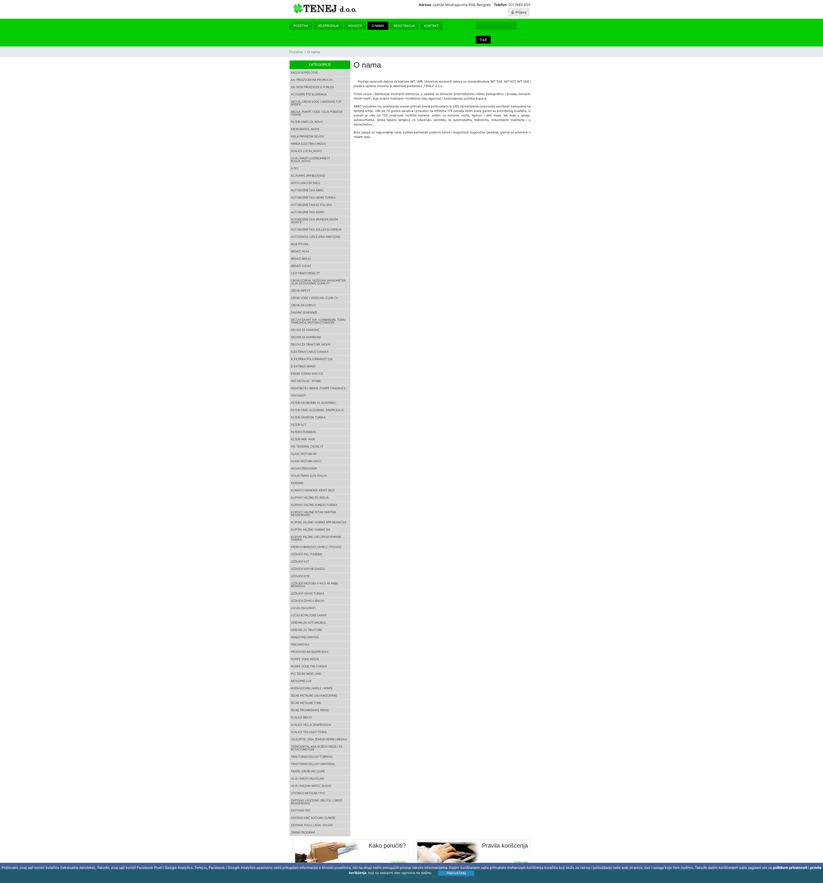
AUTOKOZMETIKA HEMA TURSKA (313, 197)
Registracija (404, 25)
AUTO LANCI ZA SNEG (305, 183)
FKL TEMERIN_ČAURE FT (307, 446)
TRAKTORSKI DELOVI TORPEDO (312, 757)
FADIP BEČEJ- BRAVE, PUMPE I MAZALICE (318, 388)
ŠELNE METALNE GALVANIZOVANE (314, 695)
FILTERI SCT (298, 425)
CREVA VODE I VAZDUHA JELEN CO (314, 298)
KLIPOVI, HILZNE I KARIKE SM (310, 529)
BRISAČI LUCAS (301, 266)
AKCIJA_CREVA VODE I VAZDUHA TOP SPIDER (316, 103)
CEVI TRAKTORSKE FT (305, 273)
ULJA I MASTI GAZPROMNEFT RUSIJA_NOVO (310, 160)
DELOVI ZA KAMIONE (305, 330)
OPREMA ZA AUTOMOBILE (308, 623)
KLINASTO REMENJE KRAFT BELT (313, 490)
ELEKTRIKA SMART (303, 366)
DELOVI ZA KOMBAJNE (306, 337)
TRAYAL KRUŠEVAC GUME (308, 771)
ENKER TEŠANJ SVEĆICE (307, 374)
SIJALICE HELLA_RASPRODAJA (311, 725)
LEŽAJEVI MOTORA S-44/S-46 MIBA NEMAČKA (314, 585)
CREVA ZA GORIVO (303, 305)
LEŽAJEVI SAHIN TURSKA (307, 593)
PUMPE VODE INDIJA (305, 659)
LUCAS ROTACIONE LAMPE (309, 615)
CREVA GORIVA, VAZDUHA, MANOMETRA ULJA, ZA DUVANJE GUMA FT (318, 282)
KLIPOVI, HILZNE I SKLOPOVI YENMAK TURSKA (316, 538)
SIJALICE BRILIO (301, 717)
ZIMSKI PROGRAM (303, 832)
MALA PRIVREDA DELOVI (307, 136)
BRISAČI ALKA (300, 251)
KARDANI (297, 483)
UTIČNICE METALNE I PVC (308, 793)
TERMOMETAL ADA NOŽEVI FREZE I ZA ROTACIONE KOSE (316, 748)
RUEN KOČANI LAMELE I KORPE (312, 688)
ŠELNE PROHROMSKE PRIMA (310, 710)
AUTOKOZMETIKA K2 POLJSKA (311, 205)
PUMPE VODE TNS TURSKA (309, 666)
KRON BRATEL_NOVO (305, 129)
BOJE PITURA (299, 244)
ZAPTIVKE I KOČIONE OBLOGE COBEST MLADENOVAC (316, 802)
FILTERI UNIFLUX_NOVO (307, 122)
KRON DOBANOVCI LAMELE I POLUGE (316, 547)
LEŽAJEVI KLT (300, 561)
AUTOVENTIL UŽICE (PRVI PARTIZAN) (315, 237)
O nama (378, 25)
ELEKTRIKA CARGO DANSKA (310, 352)
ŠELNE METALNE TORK (306, 703)
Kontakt (431, 25)
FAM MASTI (298, 395)
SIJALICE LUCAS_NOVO (306, 151)
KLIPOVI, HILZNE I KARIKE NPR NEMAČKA (318, 522)
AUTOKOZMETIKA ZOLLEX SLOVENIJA (316, 229)
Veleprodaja (328, 25)
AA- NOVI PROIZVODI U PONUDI (312, 87)
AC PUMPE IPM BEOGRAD (308, 176)
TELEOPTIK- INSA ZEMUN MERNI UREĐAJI (319, 739)
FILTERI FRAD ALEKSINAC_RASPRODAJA (317, 410)
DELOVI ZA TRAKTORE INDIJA (310, 344)
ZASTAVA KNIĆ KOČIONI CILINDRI (313, 818)
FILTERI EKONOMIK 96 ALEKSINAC (313, 403)
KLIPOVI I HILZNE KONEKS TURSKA (314, 505)
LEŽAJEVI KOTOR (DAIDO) (308, 569)
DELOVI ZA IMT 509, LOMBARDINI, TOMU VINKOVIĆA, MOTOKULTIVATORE (318, 321)
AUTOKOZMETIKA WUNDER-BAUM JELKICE (314, 221)
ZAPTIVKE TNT (301, 810)
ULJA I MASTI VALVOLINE (307, 778)
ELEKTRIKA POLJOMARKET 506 (312, 359)
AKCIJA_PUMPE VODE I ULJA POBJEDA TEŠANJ (316, 113)
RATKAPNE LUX (301, 681)
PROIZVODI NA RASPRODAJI (309, 652)
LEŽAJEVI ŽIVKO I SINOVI (307, 601)
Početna (301, 25)
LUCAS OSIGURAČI (303, 608)
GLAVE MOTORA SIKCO (306, 461)
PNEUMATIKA (300, 644)
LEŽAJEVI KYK (300, 576)
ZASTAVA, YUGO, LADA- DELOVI (312, 825)
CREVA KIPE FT (301, 291)
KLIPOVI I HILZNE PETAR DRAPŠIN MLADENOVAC (313, 514)
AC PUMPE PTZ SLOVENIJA (309, 94)
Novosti (355, 25)
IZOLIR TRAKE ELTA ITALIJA (309, 476)
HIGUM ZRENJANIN (304, 468)
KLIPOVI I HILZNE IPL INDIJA (310, 498)
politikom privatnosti (790, 867)
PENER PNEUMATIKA (305, 637)
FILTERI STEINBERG (303, 432)
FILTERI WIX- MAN (303, 439)
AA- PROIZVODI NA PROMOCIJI (311, 80)
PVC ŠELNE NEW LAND (306, 674)
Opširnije (399, 862)
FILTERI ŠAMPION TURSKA (308, 417)
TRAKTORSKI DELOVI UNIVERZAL (313, 764)
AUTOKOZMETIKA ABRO (307, 190)
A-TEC (295, 168)
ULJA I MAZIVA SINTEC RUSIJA (311, 786)
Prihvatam (456, 873)
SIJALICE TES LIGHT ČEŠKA (309, 732)
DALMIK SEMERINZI (304, 312)
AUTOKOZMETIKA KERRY (307, 212)
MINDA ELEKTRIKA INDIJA (308, 144)
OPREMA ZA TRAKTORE (306, 630)
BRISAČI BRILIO (301, 259)
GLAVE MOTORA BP (304, 454)
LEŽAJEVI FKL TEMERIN (306, 554)
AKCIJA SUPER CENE (304, 72)
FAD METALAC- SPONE (306, 381)
